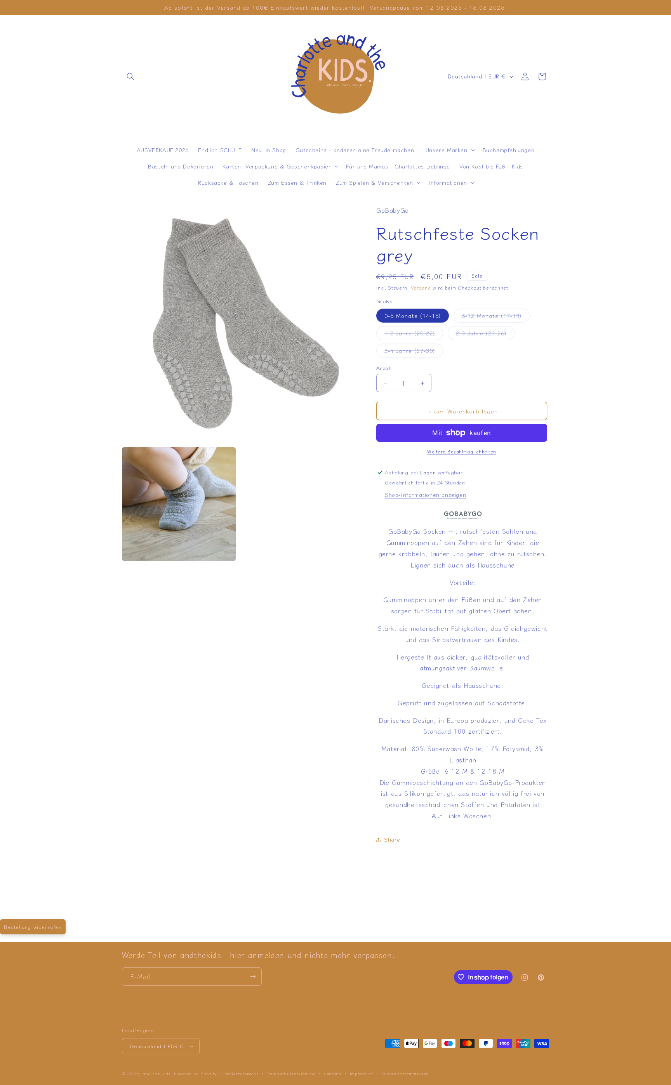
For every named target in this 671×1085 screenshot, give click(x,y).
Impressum (361, 1073)
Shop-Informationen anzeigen (425, 494)
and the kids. (158, 1073)
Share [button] (392, 839)
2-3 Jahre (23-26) (485, 334)
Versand (421, 287)
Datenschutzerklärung (291, 1073)
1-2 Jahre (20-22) (413, 334)
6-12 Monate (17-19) (496, 317)
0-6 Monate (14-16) (412, 315)
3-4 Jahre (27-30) (413, 352)
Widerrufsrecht (242, 1073)
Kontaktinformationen (405, 1073)
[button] (130, 76)
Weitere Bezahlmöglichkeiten (461, 451)
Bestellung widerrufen (33, 926)
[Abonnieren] (252, 976)
